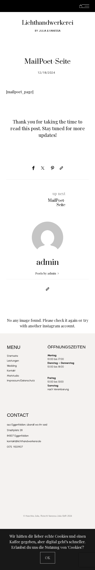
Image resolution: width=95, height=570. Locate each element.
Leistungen (42, 6)
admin (47, 262)
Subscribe (51, 6)
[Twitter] (43, 168)
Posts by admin (46, 273)
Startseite (39, 6)
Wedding (44, 6)
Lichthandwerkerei (47, 23)
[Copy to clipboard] (61, 168)
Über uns (46, 6)
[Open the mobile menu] (86, 6)
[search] (54, 6)
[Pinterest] (52, 168)
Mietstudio (49, 6)
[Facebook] (33, 168)
